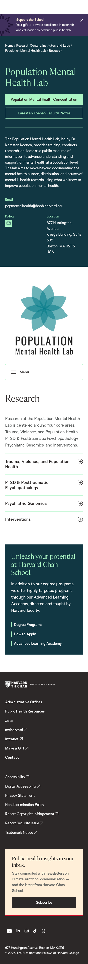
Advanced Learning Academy (38, 643)
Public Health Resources (25, 711)
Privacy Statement (20, 795)
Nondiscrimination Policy (24, 804)
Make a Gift (14, 748)
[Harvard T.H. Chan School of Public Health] (30, 684)
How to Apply (25, 634)
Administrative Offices (23, 702)
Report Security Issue (22, 823)
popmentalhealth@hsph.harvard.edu (34, 206)
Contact (12, 757)
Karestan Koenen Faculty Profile (44, 113)
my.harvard (14, 729)
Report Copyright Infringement (29, 814)
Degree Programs (28, 624)
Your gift (22, 25)
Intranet (12, 739)
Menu (24, 372)
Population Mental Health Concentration (44, 99)
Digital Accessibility (20, 786)
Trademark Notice (19, 832)
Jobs (9, 720)
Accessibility (15, 777)
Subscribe (44, 902)
